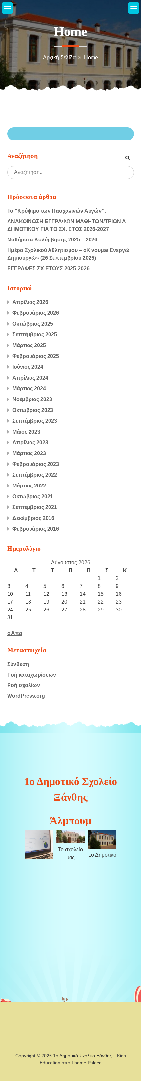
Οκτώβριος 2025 (32, 324)
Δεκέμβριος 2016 (33, 518)
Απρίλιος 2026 (30, 302)
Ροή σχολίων (23, 685)
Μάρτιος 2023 (29, 453)
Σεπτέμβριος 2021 (34, 507)
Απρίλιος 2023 (30, 442)
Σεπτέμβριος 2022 (34, 475)
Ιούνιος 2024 (27, 367)
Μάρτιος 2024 (29, 388)
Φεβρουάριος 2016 (35, 529)
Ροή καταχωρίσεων (31, 675)
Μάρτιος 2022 (29, 485)
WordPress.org (26, 696)
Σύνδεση (18, 664)
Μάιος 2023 (26, 431)
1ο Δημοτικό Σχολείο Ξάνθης (82, 1055)
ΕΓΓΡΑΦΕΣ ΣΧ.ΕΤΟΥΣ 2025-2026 (48, 268)
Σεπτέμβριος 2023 (34, 421)
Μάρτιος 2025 (29, 345)
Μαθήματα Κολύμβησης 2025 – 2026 (52, 239)
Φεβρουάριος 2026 (35, 313)
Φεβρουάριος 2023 (35, 464)
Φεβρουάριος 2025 (35, 356)
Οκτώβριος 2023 (32, 410)
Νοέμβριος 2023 (32, 399)
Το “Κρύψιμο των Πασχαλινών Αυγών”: (56, 211)
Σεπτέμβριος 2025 (34, 334)
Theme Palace (86, 1062)
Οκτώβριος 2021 (32, 496)
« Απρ (14, 633)
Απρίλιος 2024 (30, 378)
